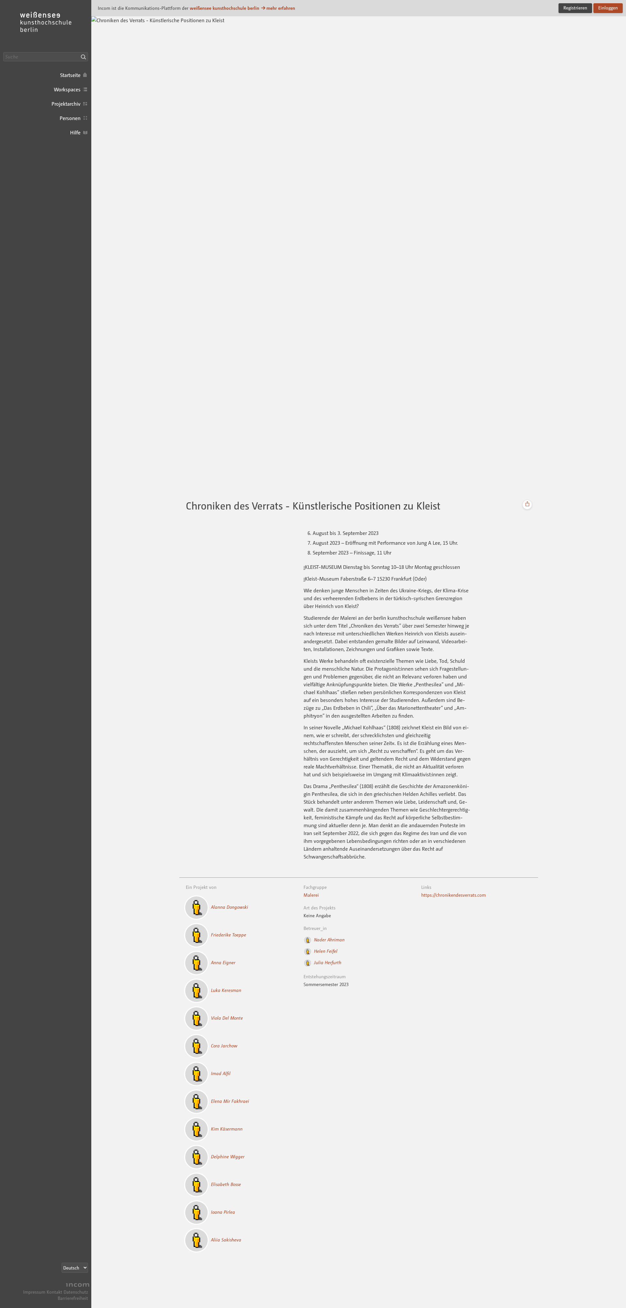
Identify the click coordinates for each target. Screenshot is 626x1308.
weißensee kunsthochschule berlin (224, 8)
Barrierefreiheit (73, 1298)
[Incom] (76, 1285)
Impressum (34, 1292)
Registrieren (575, 7)
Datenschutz (76, 1292)
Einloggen (608, 7)
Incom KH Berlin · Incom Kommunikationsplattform (46, 26)
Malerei (311, 895)
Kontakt (54, 1292)
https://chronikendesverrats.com (453, 895)
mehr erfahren (280, 8)
